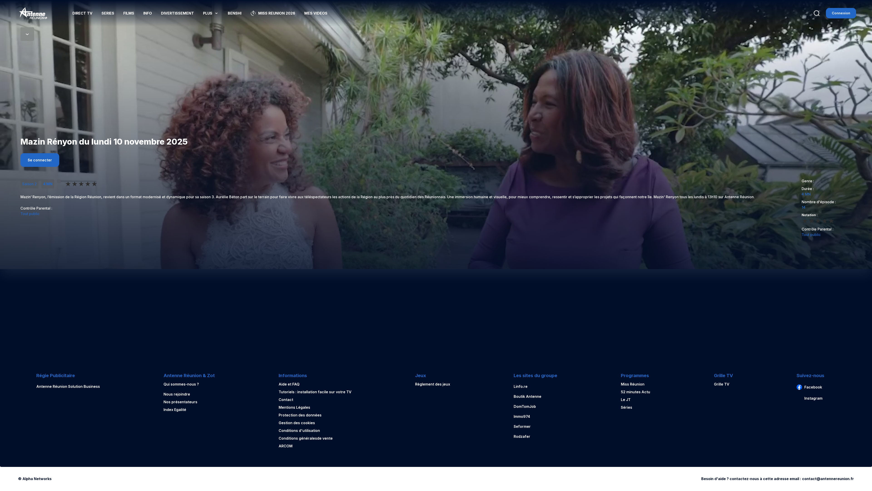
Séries (626, 407)
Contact (286, 399)
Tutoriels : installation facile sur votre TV (315, 392)
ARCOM (285, 446)
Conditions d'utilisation (299, 430)
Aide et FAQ (289, 384)
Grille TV (721, 384)
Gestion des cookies (297, 423)
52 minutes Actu (635, 392)
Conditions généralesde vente (306, 438)
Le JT (626, 399)
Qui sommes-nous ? (181, 384)
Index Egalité (175, 409)
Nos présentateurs (180, 402)
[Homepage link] (33, 13)
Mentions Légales (294, 407)
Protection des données (300, 415)
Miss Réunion (632, 384)
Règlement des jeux (432, 384)
